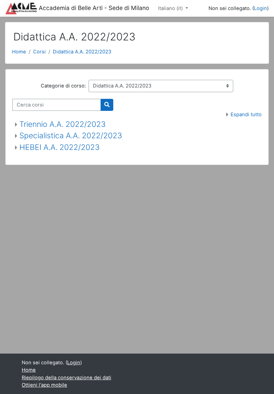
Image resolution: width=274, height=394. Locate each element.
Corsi (39, 52)
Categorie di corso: (63, 86)
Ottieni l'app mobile (44, 385)
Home (19, 52)
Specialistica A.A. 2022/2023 (70, 135)
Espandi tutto (246, 115)
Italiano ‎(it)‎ (171, 8)
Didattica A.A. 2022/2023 (82, 52)
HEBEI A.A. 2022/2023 (59, 147)
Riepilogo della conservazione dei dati (66, 378)
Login (260, 8)
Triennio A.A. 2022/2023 (62, 124)
